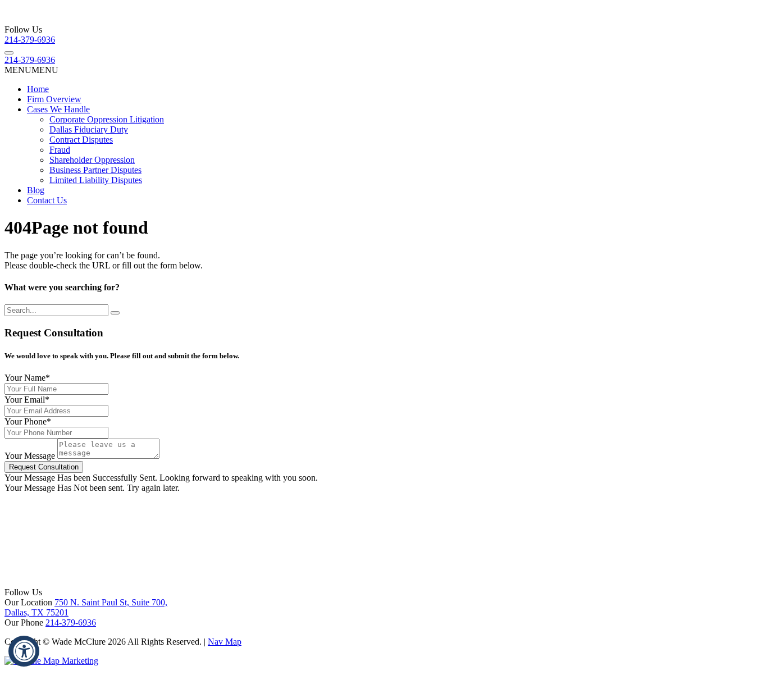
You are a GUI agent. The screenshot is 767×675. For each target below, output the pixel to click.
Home (38, 89)
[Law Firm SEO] (51, 660)
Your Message (29, 455)
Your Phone (27, 421)
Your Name (27, 377)
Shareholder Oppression (92, 160)
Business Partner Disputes (95, 170)
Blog (35, 190)
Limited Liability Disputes (95, 180)
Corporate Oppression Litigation (106, 119)
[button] (31, 70)
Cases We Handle (58, 109)
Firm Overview (54, 99)
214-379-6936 (29, 39)
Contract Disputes (81, 139)
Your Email (26, 399)
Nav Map (224, 641)
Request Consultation (44, 467)
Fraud (59, 149)
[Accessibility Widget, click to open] (23, 651)
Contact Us (47, 200)
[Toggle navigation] (8, 52)
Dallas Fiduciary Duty (88, 129)
